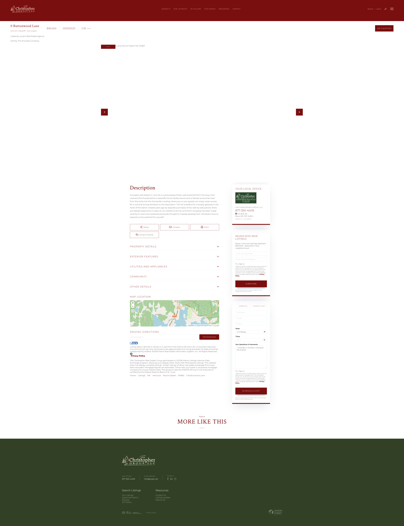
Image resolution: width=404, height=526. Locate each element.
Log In (378, 9)
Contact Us (239, 219)
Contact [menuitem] (237, 9)
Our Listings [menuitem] (179, 9)
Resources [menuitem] (224, 9)
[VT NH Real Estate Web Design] (275, 512)
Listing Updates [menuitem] (163, 497)
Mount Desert (169, 375)
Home (133, 375)
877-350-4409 (244, 210)
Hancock (157, 375)
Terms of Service (245, 399)
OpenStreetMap (203, 325)
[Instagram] (175, 479)
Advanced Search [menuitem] (130, 497)
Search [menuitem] (165, 9)
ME (148, 375)
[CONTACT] (384, 28)
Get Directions (209, 337)
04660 (181, 375)
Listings (141, 375)
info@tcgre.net (151, 479)
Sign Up (370, 9)
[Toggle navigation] (391, 9)
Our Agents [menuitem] (210, 9)
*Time (237, 336)
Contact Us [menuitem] (161, 495)
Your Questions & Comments (246, 344)
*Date (237, 329)
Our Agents (247, 219)
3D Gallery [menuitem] (196, 9)
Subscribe (251, 284)
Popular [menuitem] (125, 500)
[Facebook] (168, 479)
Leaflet (191, 325)
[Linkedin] (171, 479)
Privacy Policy (138, 356)
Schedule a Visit (259, 306)
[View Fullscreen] (132, 310)
